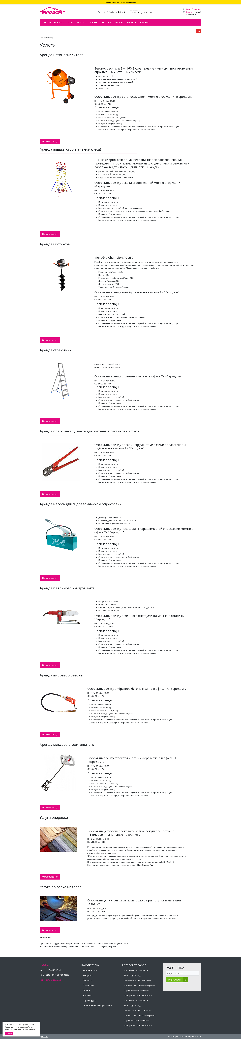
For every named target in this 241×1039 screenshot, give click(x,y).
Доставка (87, 980)
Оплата (86, 990)
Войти (188, 9)
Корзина (189, 12)
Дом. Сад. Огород (132, 975)
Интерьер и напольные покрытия (139, 985)
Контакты (87, 995)
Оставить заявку (49, 141)
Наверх (44, 1036)
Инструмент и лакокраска (136, 970)
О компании (88, 985)
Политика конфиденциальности (97, 1005)
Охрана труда (89, 1000)
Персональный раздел (50, 979)
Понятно (9, 1033)
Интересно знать (91, 970)
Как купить (88, 975)
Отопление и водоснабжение (137, 980)
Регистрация (196, 9)
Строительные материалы (136, 990)
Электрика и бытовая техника (138, 995)
